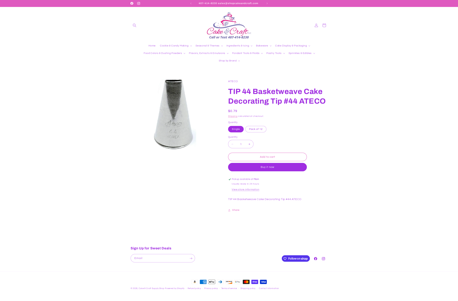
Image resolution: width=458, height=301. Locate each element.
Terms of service (229, 288)
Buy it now (267, 167)
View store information (245, 189)
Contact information (269, 288)
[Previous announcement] (191, 3)
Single (236, 129)
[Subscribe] (191, 258)
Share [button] (236, 210)
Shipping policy (248, 288)
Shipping (232, 116)
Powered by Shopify (174, 288)
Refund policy (194, 288)
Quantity (232, 137)
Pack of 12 (256, 129)
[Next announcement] (267, 3)
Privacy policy (211, 288)
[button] (134, 25)
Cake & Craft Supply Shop (151, 288)
